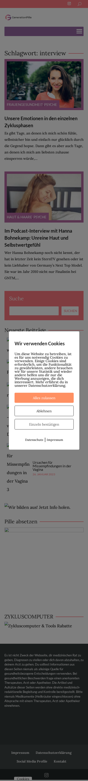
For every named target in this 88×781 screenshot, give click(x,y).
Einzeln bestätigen (44, 424)
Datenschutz (34, 440)
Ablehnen (44, 411)
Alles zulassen (44, 398)
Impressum (55, 440)
